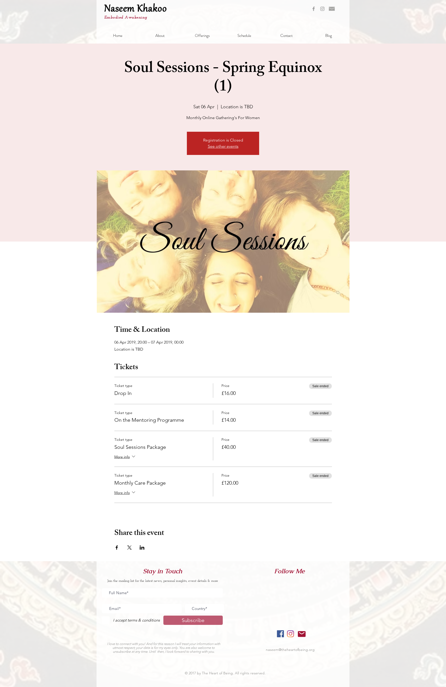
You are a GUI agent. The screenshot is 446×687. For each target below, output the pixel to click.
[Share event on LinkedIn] (142, 547)
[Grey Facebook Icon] (313, 9)
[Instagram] (290, 633)
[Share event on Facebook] (116, 547)
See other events (223, 146)
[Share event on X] (129, 547)
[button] (160, 35)
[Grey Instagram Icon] (322, 9)
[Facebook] (280, 633)
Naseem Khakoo (135, 9)
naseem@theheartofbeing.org (290, 649)
